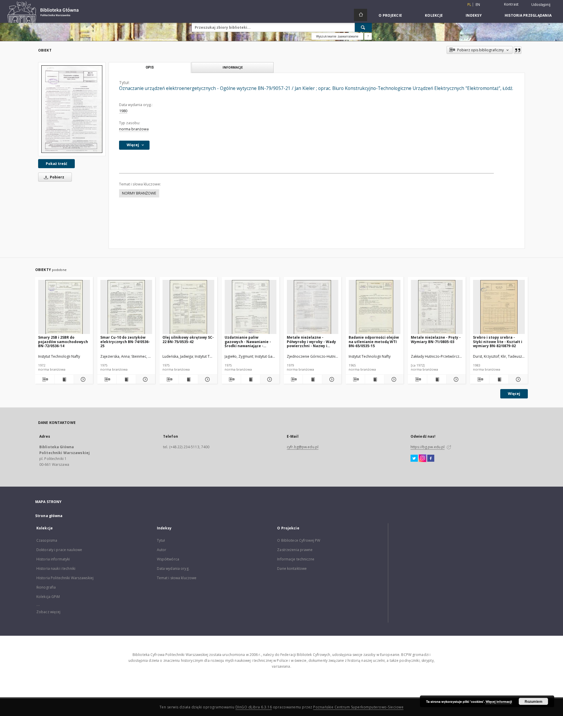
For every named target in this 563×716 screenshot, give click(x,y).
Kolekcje (434, 15)
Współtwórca (168, 559)
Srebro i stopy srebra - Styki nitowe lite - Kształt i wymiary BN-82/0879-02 (497, 341)
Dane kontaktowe (292, 568)
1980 (123, 110)
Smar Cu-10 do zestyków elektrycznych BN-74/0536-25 (125, 341)
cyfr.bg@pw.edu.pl (302, 446)
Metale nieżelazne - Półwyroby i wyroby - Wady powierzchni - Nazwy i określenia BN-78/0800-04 (311, 341)
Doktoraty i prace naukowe (59, 549)
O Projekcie (390, 15)
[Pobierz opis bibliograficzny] (44, 379)
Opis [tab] (150, 67)
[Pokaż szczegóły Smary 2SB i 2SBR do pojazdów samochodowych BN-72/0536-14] (82, 379)
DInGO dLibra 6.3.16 (253, 707)
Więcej (514, 393)
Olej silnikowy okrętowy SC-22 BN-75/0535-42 (188, 339)
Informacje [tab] (233, 67)
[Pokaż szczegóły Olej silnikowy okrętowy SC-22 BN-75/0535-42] (206, 379)
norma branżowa (134, 129)
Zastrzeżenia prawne (295, 549)
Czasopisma (46, 540)
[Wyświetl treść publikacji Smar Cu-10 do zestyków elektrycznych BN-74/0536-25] (126, 379)
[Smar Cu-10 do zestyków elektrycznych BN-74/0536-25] (126, 307)
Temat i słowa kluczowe (177, 577)
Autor (162, 549)
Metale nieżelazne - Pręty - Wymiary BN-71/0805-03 (436, 339)
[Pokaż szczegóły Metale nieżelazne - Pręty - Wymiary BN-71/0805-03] (455, 379)
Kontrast (511, 4)
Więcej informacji (499, 701)
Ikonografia (46, 587)
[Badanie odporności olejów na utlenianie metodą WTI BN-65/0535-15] (374, 307)
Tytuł (161, 540)
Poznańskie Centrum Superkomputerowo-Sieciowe (358, 707)
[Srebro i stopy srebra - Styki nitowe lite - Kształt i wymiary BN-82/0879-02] (499, 307)
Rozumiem (533, 701)
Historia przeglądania (528, 15)
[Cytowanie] (517, 50)
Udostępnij (541, 4)
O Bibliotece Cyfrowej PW (298, 540)
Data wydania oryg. (173, 568)
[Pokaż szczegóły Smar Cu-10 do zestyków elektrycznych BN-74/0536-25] (144, 379)
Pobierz (56, 177)
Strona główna (49, 515)
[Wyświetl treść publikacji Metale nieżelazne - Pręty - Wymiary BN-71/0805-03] (436, 379)
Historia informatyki (53, 559)
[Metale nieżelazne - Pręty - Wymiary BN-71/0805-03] (436, 307)
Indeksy (474, 15)
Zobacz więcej (48, 611)
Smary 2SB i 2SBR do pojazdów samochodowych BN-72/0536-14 (63, 341)
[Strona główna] (360, 15)
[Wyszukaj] (363, 27)
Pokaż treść (56, 163)
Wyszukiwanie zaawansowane (337, 36)
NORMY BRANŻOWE (139, 193)
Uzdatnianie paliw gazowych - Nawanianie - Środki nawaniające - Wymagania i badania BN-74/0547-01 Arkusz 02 (248, 341)
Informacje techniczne (295, 559)
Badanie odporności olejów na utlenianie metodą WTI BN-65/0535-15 (374, 341)
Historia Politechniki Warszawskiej (65, 577)
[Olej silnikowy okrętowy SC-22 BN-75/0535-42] (188, 307)
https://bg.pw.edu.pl (428, 446)
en (478, 4)
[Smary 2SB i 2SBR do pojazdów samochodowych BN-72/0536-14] (64, 307)
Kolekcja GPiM (48, 596)
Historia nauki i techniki (55, 568)
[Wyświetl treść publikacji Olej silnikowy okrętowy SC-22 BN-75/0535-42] (188, 379)
